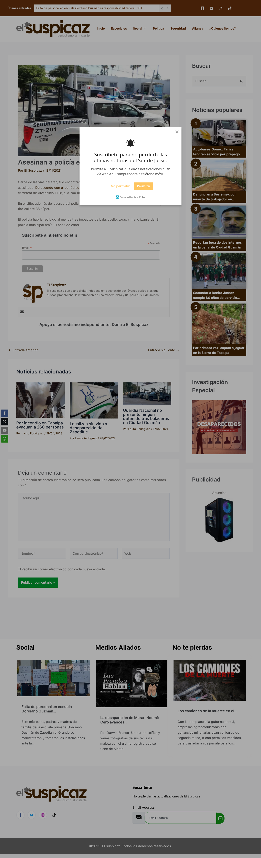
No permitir (120, 187)
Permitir (143, 187)
